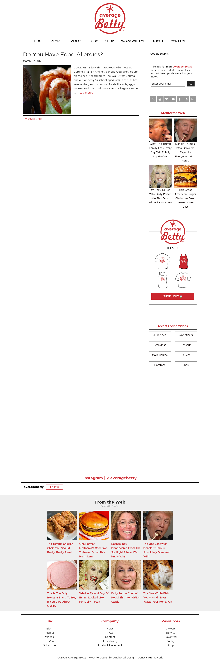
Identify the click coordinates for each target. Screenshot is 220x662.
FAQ (110, 632)
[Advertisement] (173, 419)
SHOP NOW (171, 296)
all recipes (159, 334)
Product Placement (110, 645)
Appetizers (186, 334)
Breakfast (160, 344)
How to (170, 632)
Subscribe (49, 645)
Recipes (49, 632)
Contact (110, 636)
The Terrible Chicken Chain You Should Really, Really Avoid (60, 548)
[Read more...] (86, 92)
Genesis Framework (150, 657)
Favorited (171, 636)
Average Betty (110, 18)
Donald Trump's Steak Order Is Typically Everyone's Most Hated (185, 152)
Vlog (39, 118)
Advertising (110, 641)
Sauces (186, 354)
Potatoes (159, 364)
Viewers (171, 628)
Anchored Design (124, 657)
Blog (49, 628)
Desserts (186, 344)
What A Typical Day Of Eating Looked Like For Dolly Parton (94, 597)
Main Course (160, 354)
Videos (29, 118)
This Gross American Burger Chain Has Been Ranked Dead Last (185, 198)
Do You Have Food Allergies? (63, 54)
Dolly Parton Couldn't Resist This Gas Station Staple (125, 597)
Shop (170, 645)
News (110, 628)
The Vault (49, 641)
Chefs (186, 364)
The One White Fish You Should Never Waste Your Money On (157, 597)
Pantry (171, 641)
